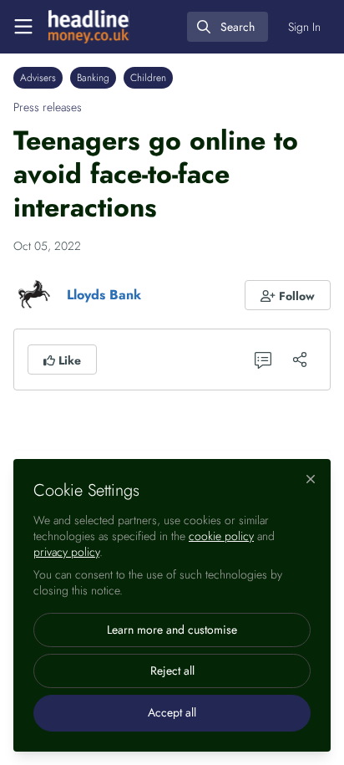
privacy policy (66, 551)
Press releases (47, 107)
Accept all (172, 712)
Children (148, 77)
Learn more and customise (172, 629)
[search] (227, 27)
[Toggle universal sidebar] (23, 26)
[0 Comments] (263, 359)
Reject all (172, 670)
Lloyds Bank (104, 294)
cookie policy (221, 536)
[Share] (299, 359)
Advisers (38, 77)
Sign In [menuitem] (304, 26)
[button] (288, 295)
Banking (93, 77)
